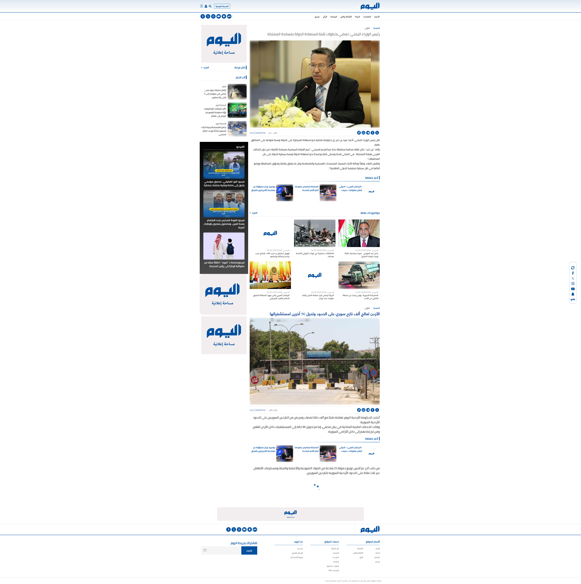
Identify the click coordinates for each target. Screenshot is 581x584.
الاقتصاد (367, 16)
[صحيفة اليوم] (367, 6)
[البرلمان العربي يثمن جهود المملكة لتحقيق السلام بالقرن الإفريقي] (270, 275)
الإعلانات (336, 561)
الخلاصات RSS (334, 570)
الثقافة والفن (346, 16)
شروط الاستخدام (297, 557)
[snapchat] (224, 16)
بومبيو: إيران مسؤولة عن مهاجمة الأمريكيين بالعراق (263, 188)
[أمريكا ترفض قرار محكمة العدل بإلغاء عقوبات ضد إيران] (314, 275)
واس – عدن (273, 132)
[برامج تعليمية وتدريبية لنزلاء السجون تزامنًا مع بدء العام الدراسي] (237, 129)
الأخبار (377, 16)
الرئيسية (376, 28)
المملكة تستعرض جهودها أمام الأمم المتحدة (307, 188)
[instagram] (213, 16)
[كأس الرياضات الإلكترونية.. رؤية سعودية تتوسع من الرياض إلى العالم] (237, 110)
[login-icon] (206, 6)
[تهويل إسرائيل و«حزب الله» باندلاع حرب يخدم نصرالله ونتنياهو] (270, 233)
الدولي (367, 28)
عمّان (271, 410)
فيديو (317, 16)
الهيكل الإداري (297, 553)
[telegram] (368, 133)
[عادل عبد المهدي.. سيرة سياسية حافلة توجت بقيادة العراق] (359, 233)
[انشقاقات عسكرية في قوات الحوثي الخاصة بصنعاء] (314, 233)
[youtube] (218, 16)
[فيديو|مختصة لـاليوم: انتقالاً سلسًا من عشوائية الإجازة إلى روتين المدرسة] (224, 246)
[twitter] (208, 16)
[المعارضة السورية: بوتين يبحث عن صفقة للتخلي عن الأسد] (359, 275)
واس (275, 410)
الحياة (357, 16)
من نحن (300, 548)
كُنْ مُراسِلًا (335, 548)
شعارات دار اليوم (333, 566)
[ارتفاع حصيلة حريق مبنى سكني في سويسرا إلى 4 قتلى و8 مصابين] (237, 91)
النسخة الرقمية (222, 6)
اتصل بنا (336, 557)
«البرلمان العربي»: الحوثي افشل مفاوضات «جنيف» (350, 188)
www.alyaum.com (332, 580)
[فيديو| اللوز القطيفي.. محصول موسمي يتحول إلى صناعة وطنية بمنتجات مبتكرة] (224, 165)
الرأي (325, 16)
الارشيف (336, 553)
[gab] (229, 16)
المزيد (254, 213)
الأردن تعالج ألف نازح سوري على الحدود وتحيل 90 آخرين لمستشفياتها (325, 313)
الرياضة (333, 16)
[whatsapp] (363, 133)
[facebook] (202, 16)
